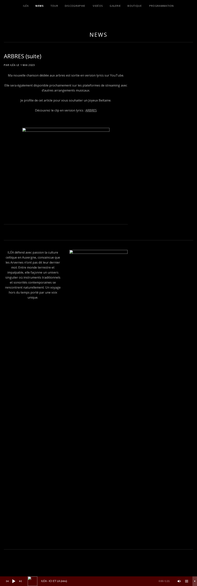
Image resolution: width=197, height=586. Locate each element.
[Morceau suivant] (20, 581)
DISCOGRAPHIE (75, 5)
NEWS (39, 5)
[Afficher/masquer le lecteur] (194, 581)
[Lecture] (14, 581)
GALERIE (115, 5)
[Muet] (179, 581)
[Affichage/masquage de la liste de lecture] (187, 581)
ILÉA (26, 5)
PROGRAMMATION (161, 5)
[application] (98, 581)
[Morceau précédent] (7, 581)
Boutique (135, 5)
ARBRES (91, 110)
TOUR (54, 5)
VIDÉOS (98, 5)
